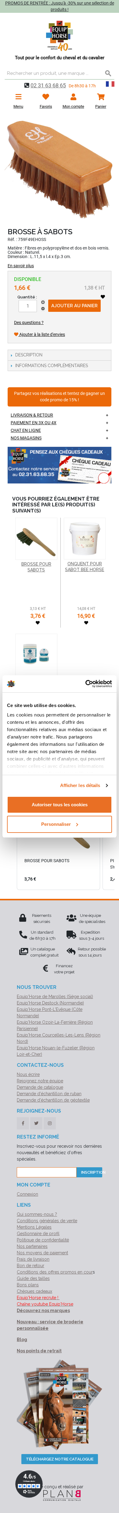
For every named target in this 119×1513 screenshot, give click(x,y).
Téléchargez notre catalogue (59, 1459)
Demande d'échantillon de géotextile (53, 1100)
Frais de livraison (33, 1259)
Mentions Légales (34, 1227)
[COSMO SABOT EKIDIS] (36, 655)
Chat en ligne (26, 430)
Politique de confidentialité (43, 1240)
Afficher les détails (80, 785)
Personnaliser (56, 824)
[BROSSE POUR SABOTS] (36, 539)
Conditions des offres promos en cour (55, 1272)
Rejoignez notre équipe (40, 1080)
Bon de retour (30, 1265)
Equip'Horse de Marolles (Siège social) (55, 996)
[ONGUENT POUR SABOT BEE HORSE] (85, 539)
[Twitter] (36, 1123)
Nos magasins (26, 438)
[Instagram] (50, 1123)
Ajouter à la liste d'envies (41, 334)
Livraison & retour (32, 415)
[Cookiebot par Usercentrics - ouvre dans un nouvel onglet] (85, 684)
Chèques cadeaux (34, 1291)
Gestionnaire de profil (38, 1233)
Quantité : (27, 297)
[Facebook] (23, 1123)
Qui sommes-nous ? (37, 1214)
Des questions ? (29, 322)
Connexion (27, 1194)
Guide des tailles (33, 1278)
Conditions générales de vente (47, 1220)
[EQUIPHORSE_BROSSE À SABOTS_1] (59, 169)
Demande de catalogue (40, 1087)
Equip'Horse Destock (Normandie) (50, 1003)
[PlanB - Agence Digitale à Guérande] (59, 1495)
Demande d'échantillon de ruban (49, 1093)
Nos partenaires (32, 1246)
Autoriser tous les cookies (60, 804)
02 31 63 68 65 (48, 85)
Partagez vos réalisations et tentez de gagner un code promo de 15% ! (59, 397)
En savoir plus (21, 266)
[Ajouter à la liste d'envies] (103, 296)
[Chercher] (108, 73)
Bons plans (28, 1284)
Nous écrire (28, 1074)
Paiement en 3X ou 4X (33, 422)
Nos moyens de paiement (42, 1252)
